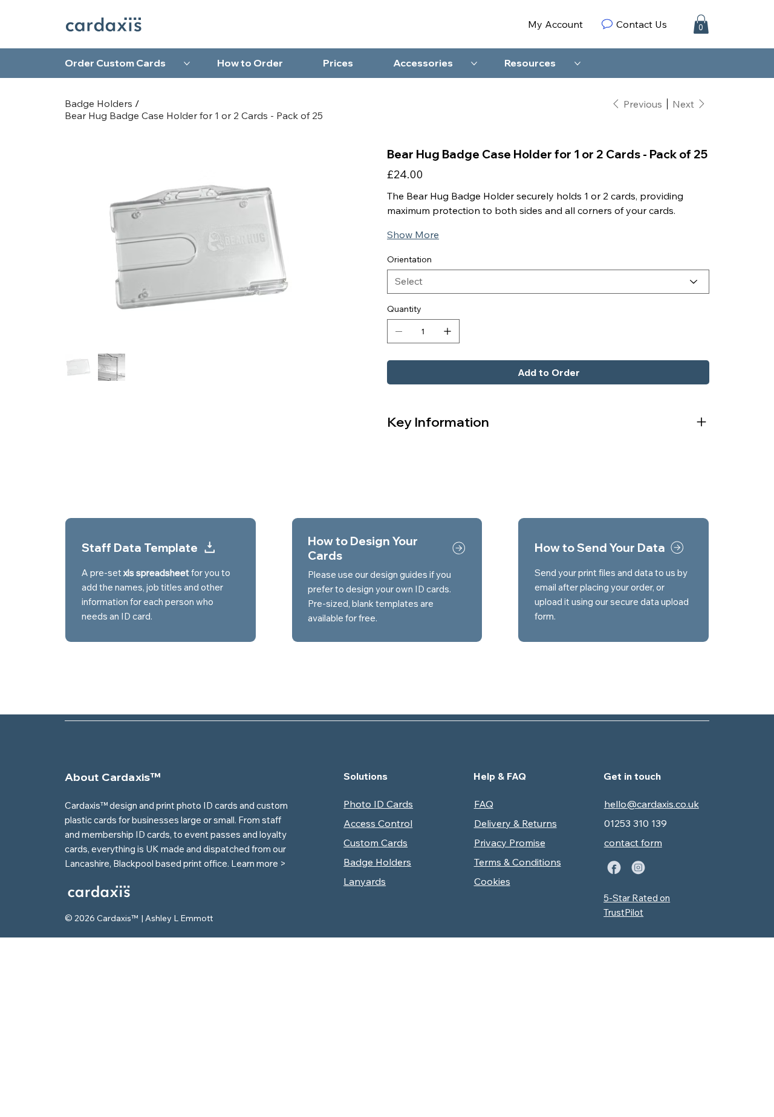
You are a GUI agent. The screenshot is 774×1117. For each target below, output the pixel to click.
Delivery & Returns (515, 823)
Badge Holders (377, 862)
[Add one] (447, 331)
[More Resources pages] (577, 63)
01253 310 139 (635, 823)
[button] (701, 24)
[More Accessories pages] (474, 63)
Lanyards (364, 881)
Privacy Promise (509, 843)
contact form (633, 843)
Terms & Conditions (517, 862)
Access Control (377, 823)
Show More (413, 234)
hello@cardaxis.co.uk (651, 804)
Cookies (492, 881)
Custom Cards (375, 843)
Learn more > (258, 863)
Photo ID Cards (378, 804)
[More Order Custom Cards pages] (187, 63)
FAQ (483, 804)
